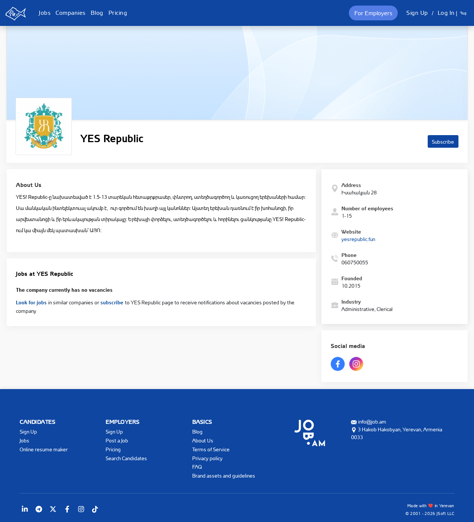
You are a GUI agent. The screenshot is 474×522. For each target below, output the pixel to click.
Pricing (118, 12)
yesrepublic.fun (358, 239)
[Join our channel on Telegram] (39, 509)
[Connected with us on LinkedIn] (25, 509)
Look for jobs (32, 301)
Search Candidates (126, 458)
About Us (202, 440)
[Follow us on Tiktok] (95, 509)
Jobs (44, 12)
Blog (97, 12)
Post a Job (117, 440)
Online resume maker (44, 449)
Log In (446, 12)
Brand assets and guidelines (223, 475)
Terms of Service (211, 449)
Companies (71, 12)
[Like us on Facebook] (67, 509)
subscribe (112, 301)
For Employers (373, 13)
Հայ (463, 13)
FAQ (197, 467)
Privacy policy (207, 458)
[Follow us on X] (53, 509)
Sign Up (417, 12)
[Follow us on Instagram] (81, 509)
